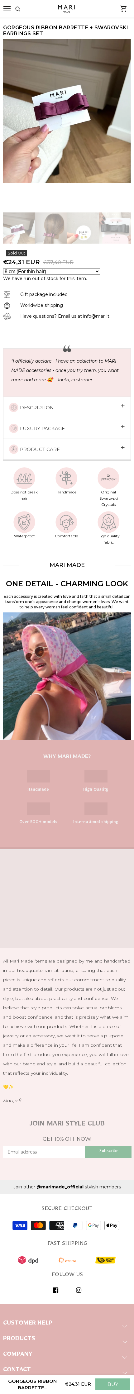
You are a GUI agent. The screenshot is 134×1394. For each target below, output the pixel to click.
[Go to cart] (123, 9)
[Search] (25, 9)
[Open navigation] (7, 8)
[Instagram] (78, 1290)
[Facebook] (55, 1290)
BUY (113, 1384)
